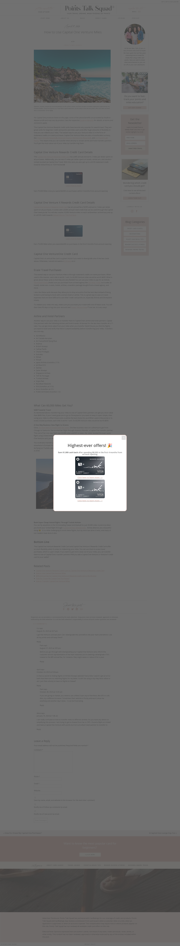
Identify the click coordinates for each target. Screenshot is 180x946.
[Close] (124, 438)
